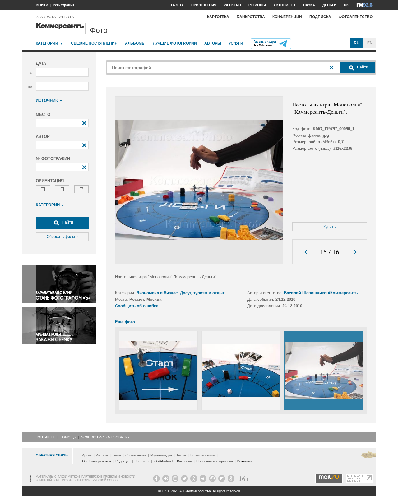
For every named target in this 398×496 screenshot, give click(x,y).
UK (346, 5)
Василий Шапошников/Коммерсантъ (321, 293)
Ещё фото (125, 321)
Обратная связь (52, 455)
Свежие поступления (94, 43)
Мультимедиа (161, 455)
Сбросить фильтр (62, 236)
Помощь (68, 437)
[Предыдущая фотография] (305, 252)
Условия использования (105, 437)
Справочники (135, 455)
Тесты (181, 455)
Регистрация (63, 5)
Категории (47, 43)
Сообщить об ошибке (136, 306)
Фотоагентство (356, 17)
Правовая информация (214, 461)
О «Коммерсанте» (96, 461)
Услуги (236, 43)
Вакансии (184, 461)
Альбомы (135, 43)
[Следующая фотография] (354, 252)
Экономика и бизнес (157, 293)
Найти (67, 222)
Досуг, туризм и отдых (202, 293)
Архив (87, 455)
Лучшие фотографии (175, 43)
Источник (47, 100)
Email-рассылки (202, 455)
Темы (116, 455)
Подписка (320, 17)
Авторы (212, 43)
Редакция (122, 461)
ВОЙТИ (42, 5)
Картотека (218, 17)
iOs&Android (163, 461)
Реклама (244, 461)
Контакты (45, 437)
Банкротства (251, 17)
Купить (329, 227)
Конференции (287, 17)
